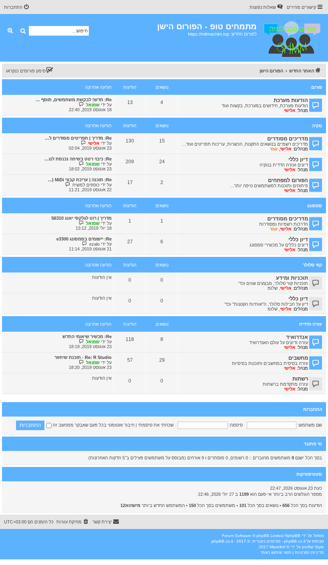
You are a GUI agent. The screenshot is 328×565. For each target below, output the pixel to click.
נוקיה (317, 125)
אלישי (290, 110)
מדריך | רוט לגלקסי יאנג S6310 (81, 218)
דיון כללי (298, 159)
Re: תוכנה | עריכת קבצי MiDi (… (80, 179)
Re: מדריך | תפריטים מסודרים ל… (78, 138)
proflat (308, 547)
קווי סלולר (312, 264)
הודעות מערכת (291, 100)
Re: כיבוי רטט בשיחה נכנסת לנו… (78, 158)
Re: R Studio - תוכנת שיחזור (83, 357)
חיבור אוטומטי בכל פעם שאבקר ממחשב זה (93, 425)
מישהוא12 (130, 505)
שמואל (93, 104)
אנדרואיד (297, 337)
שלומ (273, 288)
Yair (274, 148)
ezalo (94, 244)
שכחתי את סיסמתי (156, 425)
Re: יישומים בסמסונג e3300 (84, 238)
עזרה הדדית (310, 324)
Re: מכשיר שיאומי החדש (87, 336)
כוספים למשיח (86, 184)
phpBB (294, 535)
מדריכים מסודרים (287, 139)
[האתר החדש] (291, 38)
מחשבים (298, 358)
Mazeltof (277, 547)
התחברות (312, 409)
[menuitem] (267, 7)
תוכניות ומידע (292, 278)
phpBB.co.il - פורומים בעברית (278, 541)
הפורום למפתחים (288, 180)
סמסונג (314, 205)
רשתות (300, 379)
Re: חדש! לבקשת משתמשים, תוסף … (74, 99)
